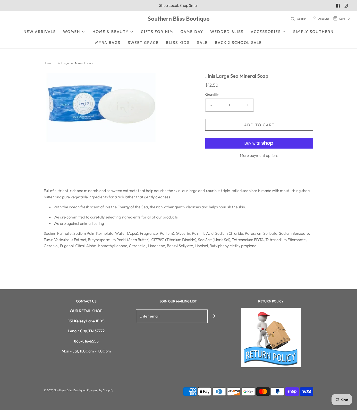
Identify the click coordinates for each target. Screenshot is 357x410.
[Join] (214, 316)
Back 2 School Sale (238, 42)
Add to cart (259, 124)
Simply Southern (313, 31)
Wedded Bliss (227, 31)
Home (47, 63)
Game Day (191, 31)
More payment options (259, 155)
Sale (202, 42)
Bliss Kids (178, 42)
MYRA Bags (107, 42)
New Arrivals (40, 31)
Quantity (212, 94)
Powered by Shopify (100, 390)
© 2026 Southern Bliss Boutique (64, 390)
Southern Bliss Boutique (179, 18)
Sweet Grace (143, 42)
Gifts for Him (157, 31)
